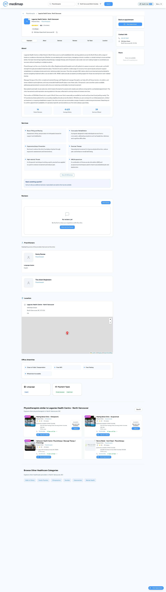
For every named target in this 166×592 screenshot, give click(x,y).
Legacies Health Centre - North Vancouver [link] (49, 13)
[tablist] (67, 40)
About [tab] (44, 40)
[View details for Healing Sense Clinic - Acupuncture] (113, 426)
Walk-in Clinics (29, 480)
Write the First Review (67, 227)
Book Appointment (132, 24)
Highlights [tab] (29, 40)
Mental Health (90, 480)
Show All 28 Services (67, 175)
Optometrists (78, 480)
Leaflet (94, 353)
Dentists (67, 480)
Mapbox (100, 353)
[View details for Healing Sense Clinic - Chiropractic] (53, 426)
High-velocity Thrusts (33, 159)
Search (108, 4)
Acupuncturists (108, 419)
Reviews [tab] (75, 40)
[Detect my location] (100, 4)
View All (138, 409)
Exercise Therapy (76, 146)
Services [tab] (59, 40)
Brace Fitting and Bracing (34, 131)
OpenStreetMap (108, 353)
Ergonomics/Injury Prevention (36, 146)
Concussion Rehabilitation (79, 131)
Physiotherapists (30, 13)
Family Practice (43, 480)
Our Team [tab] (90, 40)
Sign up (75, 428)
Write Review (105, 202)
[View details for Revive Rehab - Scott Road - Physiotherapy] (113, 449)
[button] (67, 333)
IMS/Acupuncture (76, 159)
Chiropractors (48, 419)
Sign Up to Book (44, 434)
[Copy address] (57, 32)
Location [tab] (105, 40)
